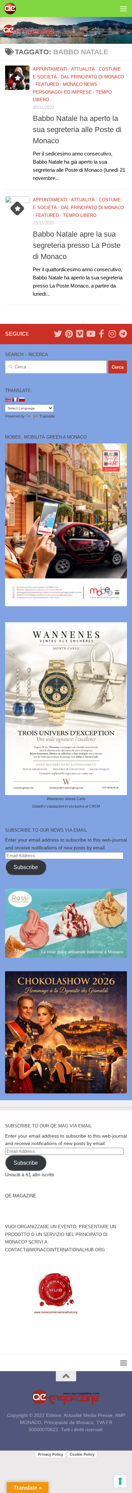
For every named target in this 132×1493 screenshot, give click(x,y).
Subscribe (26, 867)
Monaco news (80, 84)
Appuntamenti (50, 69)
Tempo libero (79, 215)
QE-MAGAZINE (20, 1195)
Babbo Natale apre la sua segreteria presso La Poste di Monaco (76, 245)
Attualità (83, 69)
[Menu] (123, 8)
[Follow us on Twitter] (58, 334)
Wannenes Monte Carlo (66, 799)
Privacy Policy (50, 1454)
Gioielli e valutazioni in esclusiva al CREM (66, 806)
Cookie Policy (82, 1454)
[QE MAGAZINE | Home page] (12, 8)
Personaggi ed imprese (62, 92)
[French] (15, 399)
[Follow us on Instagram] (112, 334)
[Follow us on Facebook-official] (101, 334)
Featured (47, 84)
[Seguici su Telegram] (123, 334)
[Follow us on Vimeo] (79, 334)
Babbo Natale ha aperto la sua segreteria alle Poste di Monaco (77, 129)
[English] (8, 399)
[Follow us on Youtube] (90, 334)
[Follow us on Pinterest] (69, 334)
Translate (47, 416)
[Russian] (22, 399)
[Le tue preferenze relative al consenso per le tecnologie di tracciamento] (120, 1481)
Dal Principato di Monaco (92, 76)
